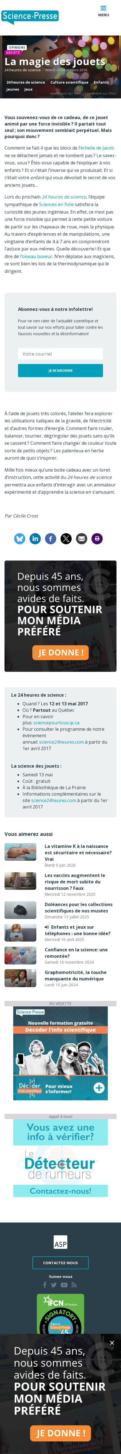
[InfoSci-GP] (60, 1053)
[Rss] (74, 1286)
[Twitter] (54, 1286)
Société (13, 53)
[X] (66, 538)
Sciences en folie (56, 204)
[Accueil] (34, 17)
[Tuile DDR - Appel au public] (60, 1158)
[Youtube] (64, 1286)
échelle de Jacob (97, 148)
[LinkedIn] (35, 538)
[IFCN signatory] (60, 1322)
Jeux (28, 89)
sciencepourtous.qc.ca (56, 723)
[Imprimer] (97, 538)
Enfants (101, 82)
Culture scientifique (69, 82)
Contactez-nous (60, 1262)
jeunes (12, 89)
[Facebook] (50, 538)
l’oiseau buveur (36, 256)
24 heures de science (23, 69)
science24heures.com (61, 742)
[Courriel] (81, 538)
